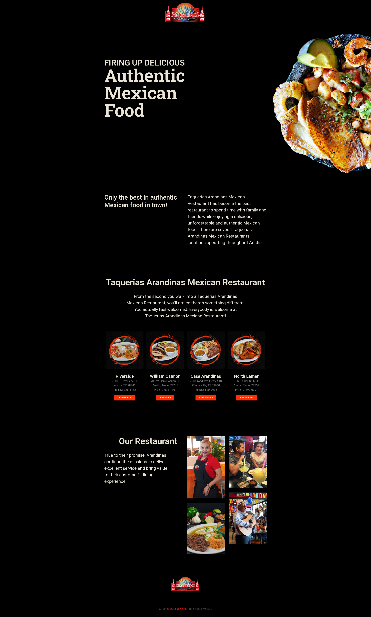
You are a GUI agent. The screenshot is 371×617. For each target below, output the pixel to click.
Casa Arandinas (206, 376)
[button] (124, 397)
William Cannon (165, 376)
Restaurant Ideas (177, 609)
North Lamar (246, 376)
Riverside (125, 376)
